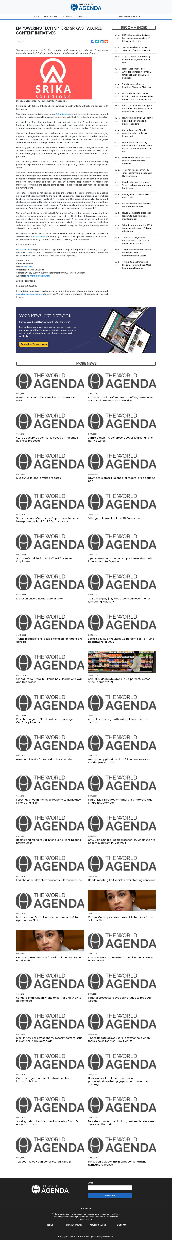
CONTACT (82, 16)
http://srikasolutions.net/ (37, 275)
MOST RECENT (51, 16)
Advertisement (98, 1224)
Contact (122, 1224)
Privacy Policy (74, 1224)
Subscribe (110, 1195)
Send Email (27, 266)
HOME (36, 16)
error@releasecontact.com (30, 294)
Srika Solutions (63, 114)
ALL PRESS (67, 16)
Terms (50, 1224)
